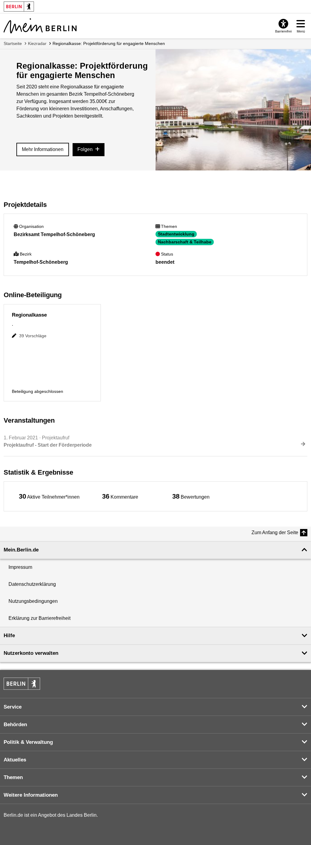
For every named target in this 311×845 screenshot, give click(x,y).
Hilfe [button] (9, 635)
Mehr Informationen (42, 149)
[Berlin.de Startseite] (22, 684)
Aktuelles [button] (15, 760)
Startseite (13, 43)
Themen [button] (13, 777)
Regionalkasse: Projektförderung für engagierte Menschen (109, 43)
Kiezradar (37, 43)
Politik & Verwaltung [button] (28, 742)
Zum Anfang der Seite (274, 532)
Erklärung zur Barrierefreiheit (39, 618)
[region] (49, 496)
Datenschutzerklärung (32, 584)
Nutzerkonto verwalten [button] (31, 653)
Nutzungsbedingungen (33, 601)
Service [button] (13, 707)
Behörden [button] (15, 724)
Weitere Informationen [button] (31, 795)
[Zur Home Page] (40, 25)
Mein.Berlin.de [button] (21, 550)
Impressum (20, 567)
